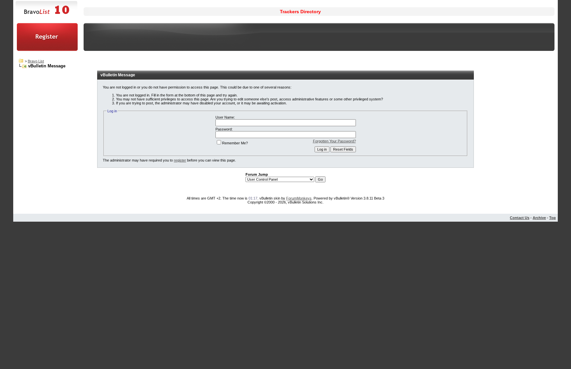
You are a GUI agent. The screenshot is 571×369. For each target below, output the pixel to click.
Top (552, 218)
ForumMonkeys (299, 198)
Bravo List (36, 61)
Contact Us (519, 218)
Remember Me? (235, 143)
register (180, 160)
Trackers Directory (300, 11)
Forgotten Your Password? (334, 141)
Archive (539, 218)
